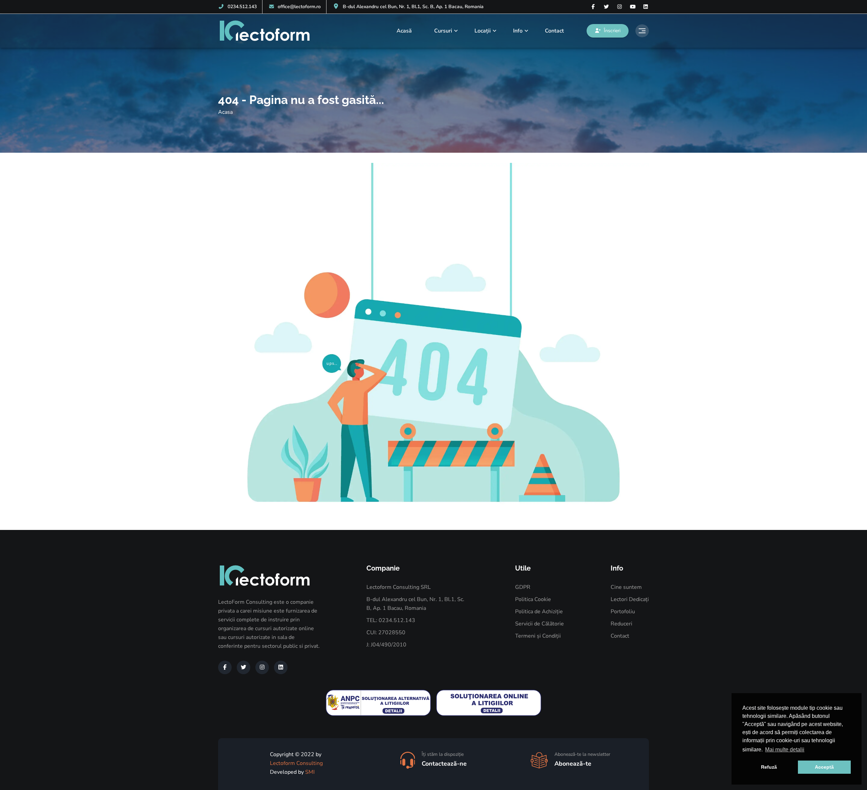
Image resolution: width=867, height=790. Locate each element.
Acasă (404, 31)
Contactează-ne (444, 764)
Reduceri (621, 623)
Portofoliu (623, 611)
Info (518, 31)
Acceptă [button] (824, 767)
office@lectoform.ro (299, 6)
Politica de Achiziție (539, 611)
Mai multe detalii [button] (784, 749)
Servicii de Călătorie (539, 623)
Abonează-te (572, 764)
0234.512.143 (242, 6)
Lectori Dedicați (630, 599)
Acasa (225, 112)
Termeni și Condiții (538, 636)
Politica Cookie (533, 599)
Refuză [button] (769, 767)
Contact (554, 31)
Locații (482, 31)
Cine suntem (626, 587)
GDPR (522, 587)
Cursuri (443, 31)
